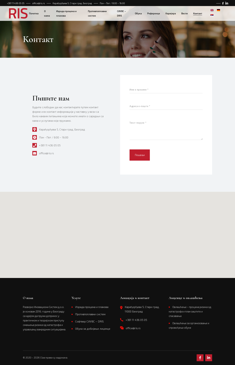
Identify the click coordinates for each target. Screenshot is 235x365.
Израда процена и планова (91, 306)
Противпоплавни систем (90, 314)
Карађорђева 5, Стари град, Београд (72, 3)
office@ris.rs (38, 3)
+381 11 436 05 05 (15, 3)
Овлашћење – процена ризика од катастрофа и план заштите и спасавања (190, 311)
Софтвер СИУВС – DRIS (89, 321)
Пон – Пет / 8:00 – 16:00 (112, 3)
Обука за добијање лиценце (92, 328)
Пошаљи (140, 154)
